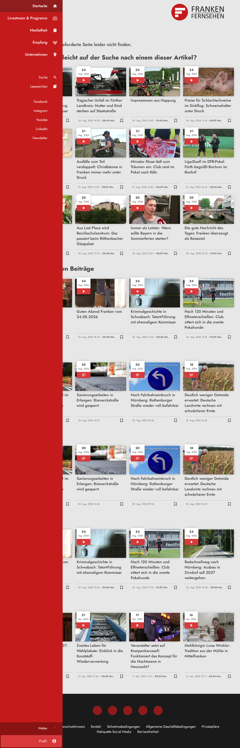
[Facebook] (97, 710)
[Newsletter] (158, 710)
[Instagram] (112, 710)
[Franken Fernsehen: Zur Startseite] (198, 12)
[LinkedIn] (142, 710)
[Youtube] (127, 710)
